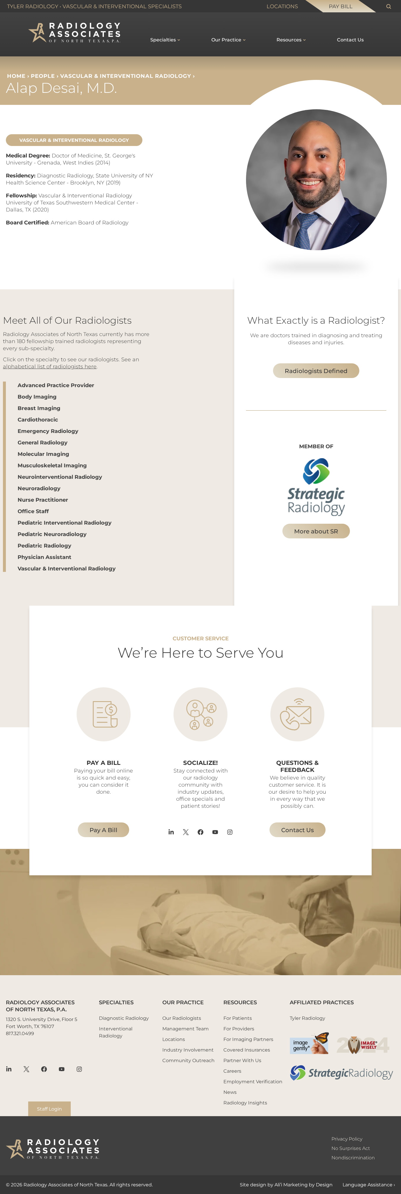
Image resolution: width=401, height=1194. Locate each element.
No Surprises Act (350, 1148)
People (43, 75)
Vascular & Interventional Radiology (125, 75)
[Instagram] (230, 832)
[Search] (388, 6)
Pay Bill (341, 6)
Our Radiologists (181, 1018)
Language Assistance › (369, 1184)
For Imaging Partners (248, 1039)
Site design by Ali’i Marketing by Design (286, 1184)
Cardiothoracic (38, 419)
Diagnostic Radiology (124, 1018)
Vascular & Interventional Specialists (122, 6)
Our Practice (226, 39)
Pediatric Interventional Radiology (65, 522)
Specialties (163, 39)
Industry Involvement (188, 1050)
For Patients (237, 1018)
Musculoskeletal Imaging (52, 465)
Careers (232, 1071)
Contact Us (350, 39)
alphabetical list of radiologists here (50, 366)
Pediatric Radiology (44, 545)
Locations (282, 6)
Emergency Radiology (48, 430)
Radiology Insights (245, 1102)
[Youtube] (215, 832)
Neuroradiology (39, 488)
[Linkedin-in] (171, 832)
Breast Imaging (39, 408)
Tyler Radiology (32, 6)
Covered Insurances (246, 1050)
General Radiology (43, 442)
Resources (289, 39)
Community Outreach (188, 1060)
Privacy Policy (346, 1139)
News (230, 1092)
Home (16, 75)
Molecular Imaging (43, 453)
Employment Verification (252, 1081)
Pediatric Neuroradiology (52, 534)
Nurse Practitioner (43, 499)
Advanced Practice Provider (56, 385)
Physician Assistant (44, 556)
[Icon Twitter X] (186, 832)
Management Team (185, 1028)
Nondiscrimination (353, 1157)
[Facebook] (200, 832)
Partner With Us (242, 1060)
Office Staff (33, 511)
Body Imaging (37, 396)
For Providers (238, 1028)
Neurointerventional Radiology (60, 476)
